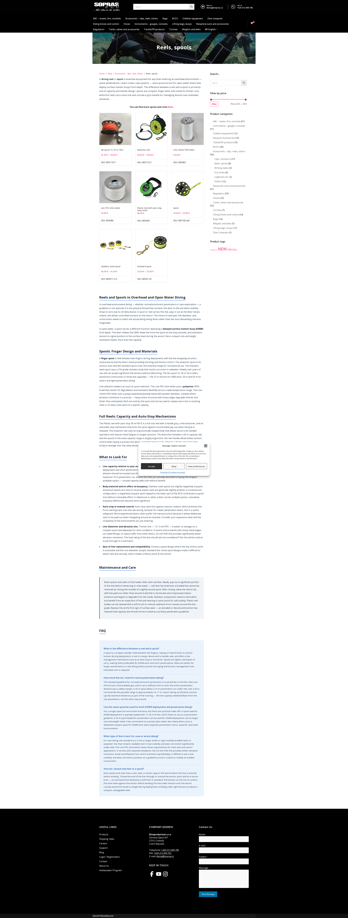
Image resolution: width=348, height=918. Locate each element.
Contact (103, 861)
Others (217, 181)
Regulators (98, 29)
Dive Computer (220, 232)
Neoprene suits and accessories (212, 23)
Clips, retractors (222, 158)
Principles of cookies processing (172, 472)
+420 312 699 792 (162, 853)
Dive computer (215, 18)
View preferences (196, 466)
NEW (222, 249)
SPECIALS (232, 249)
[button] (205, 445)
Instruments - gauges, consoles (229, 125)
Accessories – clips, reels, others (141, 18)
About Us (104, 865)
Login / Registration (109, 856)
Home (102, 73)
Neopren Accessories (224, 137)
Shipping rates (106, 838)
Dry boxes (219, 172)
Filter (214, 104)
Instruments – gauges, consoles (151, 23)
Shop (110, 73)
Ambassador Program (110, 870)
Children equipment (193, 18)
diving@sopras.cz (214, 7)
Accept (151, 466)
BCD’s (175, 18)
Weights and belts (191, 29)
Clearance (213, 250)
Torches (173, 29)
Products (103, 834)
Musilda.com (107, 915)
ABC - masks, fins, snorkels (226, 121)
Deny (174, 466)
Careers (103, 843)
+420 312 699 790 (245, 7)
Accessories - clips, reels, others (129, 73)
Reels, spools (221, 163)
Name (202, 834)
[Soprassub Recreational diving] (106, 7)
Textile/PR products (154, 29)
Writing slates (221, 167)
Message (204, 867)
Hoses (127, 23)
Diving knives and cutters (106, 23)
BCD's (216, 146)
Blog (101, 852)
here (170, 106)
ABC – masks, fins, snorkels (107, 18)
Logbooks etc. (221, 176)
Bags (165, 18)
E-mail (203, 845)
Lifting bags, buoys (182, 23)
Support (103, 847)
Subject (203, 856)
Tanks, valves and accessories (124, 29)
